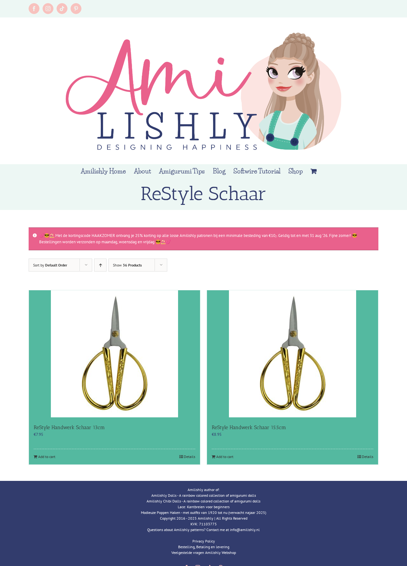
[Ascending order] (100, 265)
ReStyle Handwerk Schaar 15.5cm (249, 427)
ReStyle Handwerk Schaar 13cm (69, 427)
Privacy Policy (203, 541)
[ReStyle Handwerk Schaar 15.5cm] (292, 353)
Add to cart (46, 456)
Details (189, 456)
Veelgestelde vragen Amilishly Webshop (203, 552)
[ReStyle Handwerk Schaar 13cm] (114, 353)
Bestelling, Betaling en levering (203, 546)
